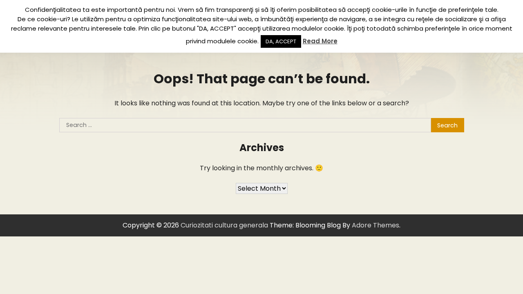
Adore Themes (375, 225)
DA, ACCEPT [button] (281, 41)
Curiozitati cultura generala (224, 225)
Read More (320, 41)
